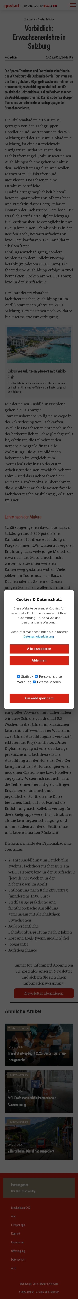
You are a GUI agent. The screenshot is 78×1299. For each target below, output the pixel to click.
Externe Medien (48, 682)
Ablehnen (39, 660)
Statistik (26, 676)
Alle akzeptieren (39, 649)
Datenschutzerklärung (38, 636)
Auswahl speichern (39, 698)
